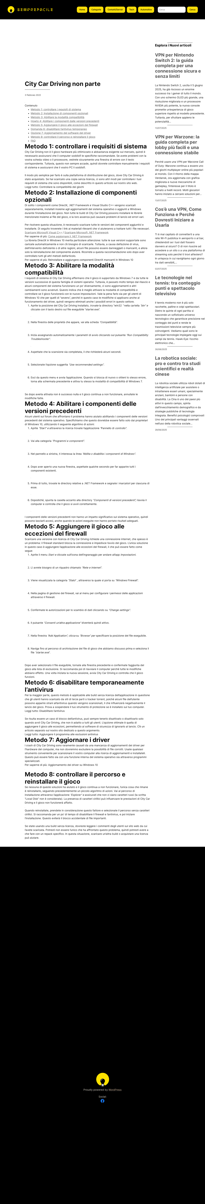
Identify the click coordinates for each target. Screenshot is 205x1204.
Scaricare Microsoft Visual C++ (43, 232)
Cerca (192, 9)
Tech (131, 9)
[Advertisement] (10, 64)
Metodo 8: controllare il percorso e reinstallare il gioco (63, 136)
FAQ (33, 140)
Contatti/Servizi (115, 9)
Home (82, 9)
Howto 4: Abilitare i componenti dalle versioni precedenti (65, 121)
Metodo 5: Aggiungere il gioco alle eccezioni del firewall (64, 125)
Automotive (146, 9)
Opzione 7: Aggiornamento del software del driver (61, 132)
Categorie (96, 9)
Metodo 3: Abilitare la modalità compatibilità (57, 117)
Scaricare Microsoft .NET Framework (86, 232)
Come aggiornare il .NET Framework (70, 236)
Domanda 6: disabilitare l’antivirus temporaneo (59, 129)
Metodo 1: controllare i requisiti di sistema (56, 109)
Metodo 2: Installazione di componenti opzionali (59, 113)
